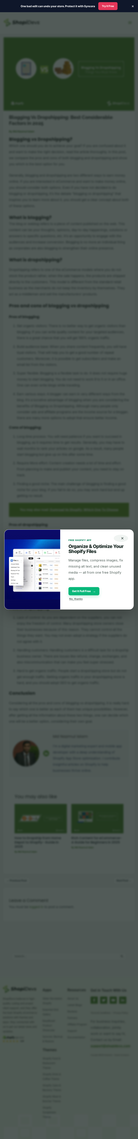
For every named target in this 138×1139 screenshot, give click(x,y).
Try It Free (108, 6)
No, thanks (76, 598)
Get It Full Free (84, 591)
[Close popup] (121, 538)
